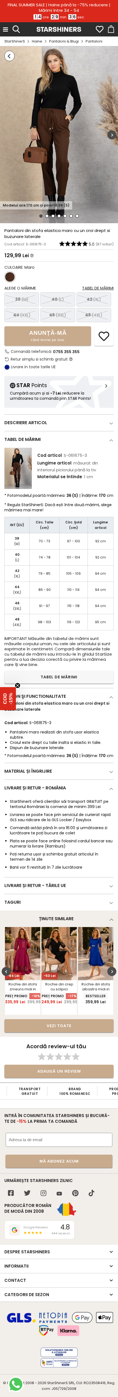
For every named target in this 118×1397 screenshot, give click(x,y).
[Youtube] (59, 1194)
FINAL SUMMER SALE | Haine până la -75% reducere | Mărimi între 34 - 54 (59, 7)
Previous (6, 971)
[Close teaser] (17, 685)
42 (94, 299)
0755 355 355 (66, 352)
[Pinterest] (75, 1194)
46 (57, 315)
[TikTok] (91, 1194)
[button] (8, 698)
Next (111, 134)
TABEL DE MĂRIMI (59, 677)
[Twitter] (27, 1194)
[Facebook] (10, 1194)
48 (93, 315)
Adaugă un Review (59, 1071)
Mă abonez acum (59, 1161)
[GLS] (21, 1322)
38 (22, 299)
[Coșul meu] (110, 29)
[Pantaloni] (9, 56)
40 (58, 299)
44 (21, 315)
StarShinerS (14, 41)
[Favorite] (99, 29)
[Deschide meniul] (5, 29)
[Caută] (16, 28)
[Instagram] (43, 1194)
